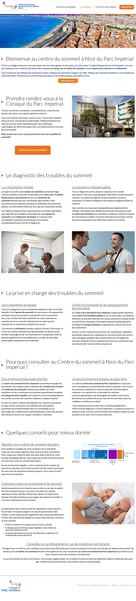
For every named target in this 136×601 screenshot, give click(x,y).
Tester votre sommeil (105, 7)
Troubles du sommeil (66, 7)
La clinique (85, 7)
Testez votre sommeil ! (33, 150)
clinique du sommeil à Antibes (102, 72)
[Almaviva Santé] (11, 593)
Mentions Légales (83, 585)
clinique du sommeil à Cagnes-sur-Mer (68, 72)
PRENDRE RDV (68, 80)
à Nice (103, 65)
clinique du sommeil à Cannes (34, 72)
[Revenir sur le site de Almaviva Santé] (20, 6)
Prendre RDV (127, 7)
